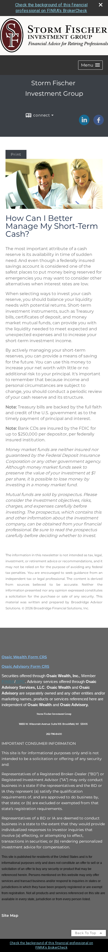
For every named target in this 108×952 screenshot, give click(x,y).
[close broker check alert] (101, 5)
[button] (90, 65)
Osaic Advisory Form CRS (25, 666)
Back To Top (86, 933)
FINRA (8, 681)
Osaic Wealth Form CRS (24, 657)
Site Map (10, 915)
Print (16, 154)
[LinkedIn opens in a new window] (84, 123)
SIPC (20, 681)
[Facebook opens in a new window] (98, 123)
